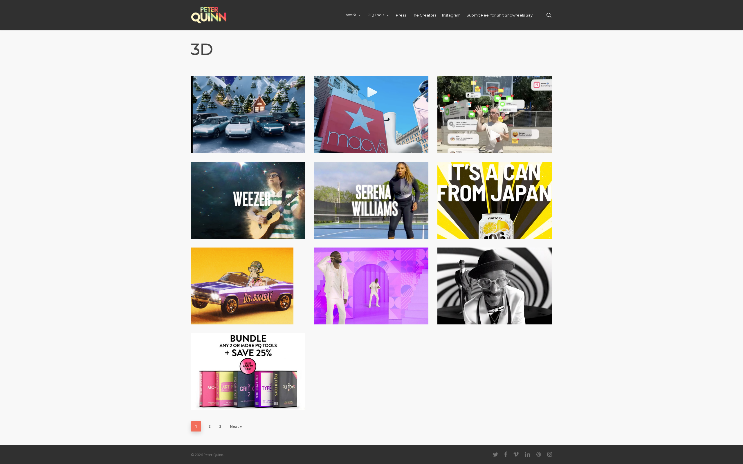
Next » (236, 426)
